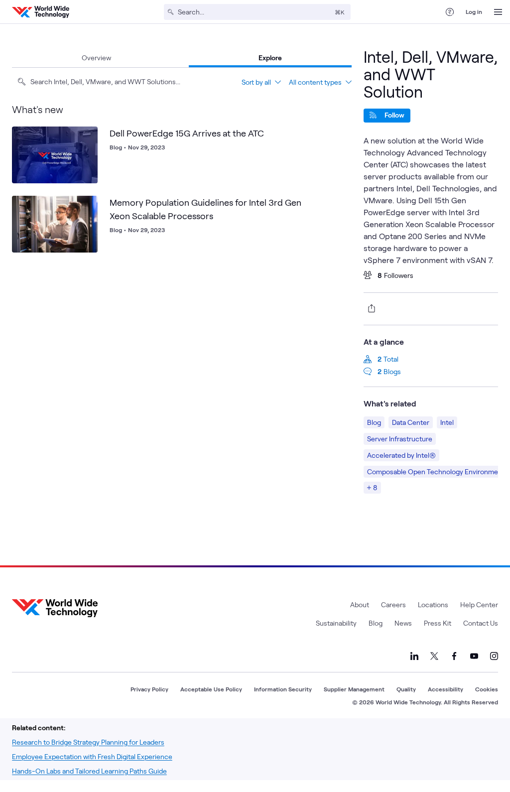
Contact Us (480, 623)
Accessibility (445, 688)
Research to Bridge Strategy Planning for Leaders (88, 742)
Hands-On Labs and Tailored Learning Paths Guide (89, 771)
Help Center (479, 604)
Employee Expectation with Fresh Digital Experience (92, 756)
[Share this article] (370, 308)
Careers (393, 604)
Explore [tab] (270, 57)
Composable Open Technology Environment (436, 471)
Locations (433, 604)
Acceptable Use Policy (211, 688)
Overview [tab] (96, 57)
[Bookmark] (88, 136)
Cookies (486, 688)
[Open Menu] (498, 12)
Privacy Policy (149, 688)
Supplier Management (354, 688)
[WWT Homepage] (40, 12)
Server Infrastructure (399, 438)
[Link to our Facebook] (454, 656)
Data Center (410, 422)
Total (390, 359)
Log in (474, 11)
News (403, 623)
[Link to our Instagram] (494, 656)
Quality (406, 688)
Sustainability (336, 623)
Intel (447, 422)
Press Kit (437, 623)
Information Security (283, 688)
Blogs (392, 371)
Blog (374, 422)
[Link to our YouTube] (474, 656)
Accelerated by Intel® (401, 455)
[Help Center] (450, 12)
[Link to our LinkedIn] (414, 656)
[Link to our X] (434, 656)
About (359, 604)
